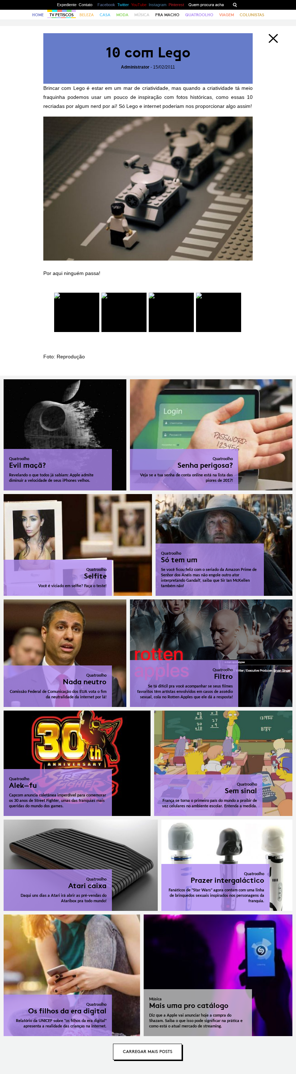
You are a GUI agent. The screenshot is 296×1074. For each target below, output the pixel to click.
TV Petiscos (61, 14)
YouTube (139, 5)
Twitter (123, 5)
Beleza (86, 14)
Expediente (67, 5)
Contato (85, 5)
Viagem (226, 14)
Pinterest (176, 5)
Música (141, 14)
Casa (105, 14)
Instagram (157, 5)
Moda (122, 14)
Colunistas (252, 14)
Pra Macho (167, 14)
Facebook (106, 5)
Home (38, 14)
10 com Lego (148, 52)
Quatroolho (199, 14)
